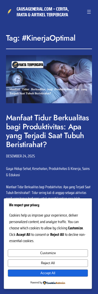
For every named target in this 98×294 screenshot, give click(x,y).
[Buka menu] (89, 12)
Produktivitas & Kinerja (65, 168)
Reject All (48, 263)
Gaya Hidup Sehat (18, 168)
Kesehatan (39, 168)
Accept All (47, 273)
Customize (48, 253)
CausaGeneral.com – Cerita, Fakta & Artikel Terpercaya (43, 12)
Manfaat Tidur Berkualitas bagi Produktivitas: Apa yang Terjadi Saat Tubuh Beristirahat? (47, 131)
